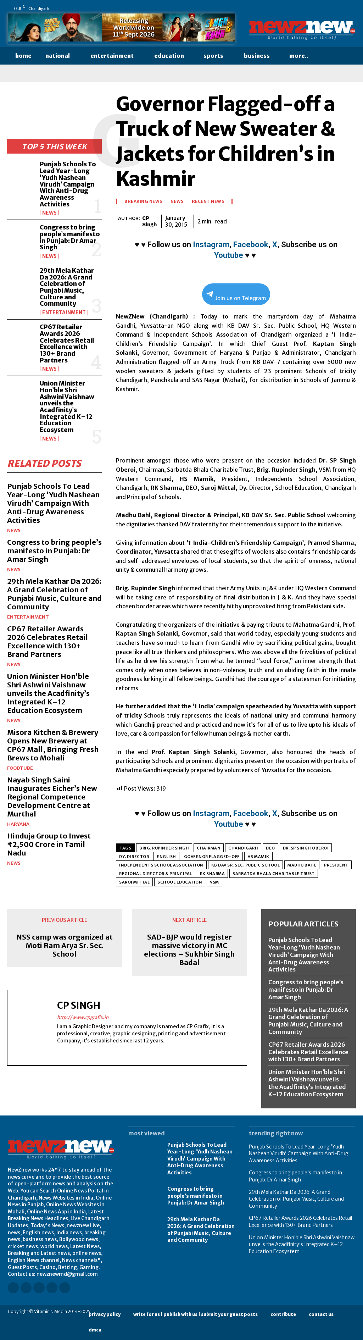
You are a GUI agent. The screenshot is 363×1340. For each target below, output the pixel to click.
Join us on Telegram (240, 298)
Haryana (18, 824)
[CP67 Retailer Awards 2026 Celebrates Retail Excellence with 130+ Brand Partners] (21, 336)
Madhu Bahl (301, 865)
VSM (214, 882)
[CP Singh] (117, 221)
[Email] (299, 220)
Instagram (211, 244)
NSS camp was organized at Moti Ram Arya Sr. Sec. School (64, 945)
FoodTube (20, 768)
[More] (348, 220)
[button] (329, 56)
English (166, 856)
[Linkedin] (312, 8)
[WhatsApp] (352, 8)
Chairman (208, 848)
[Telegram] (332, 220)
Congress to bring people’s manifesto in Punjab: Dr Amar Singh (70, 237)
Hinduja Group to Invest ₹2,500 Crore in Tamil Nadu (49, 844)
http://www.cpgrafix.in (82, 1017)
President (336, 865)
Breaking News (143, 201)
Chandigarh (243, 848)
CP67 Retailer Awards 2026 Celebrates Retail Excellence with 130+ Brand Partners (67, 343)
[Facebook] (292, 8)
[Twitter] (342, 8)
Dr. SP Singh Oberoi (306, 848)
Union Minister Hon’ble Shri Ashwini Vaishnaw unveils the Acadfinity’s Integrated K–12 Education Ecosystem (67, 407)
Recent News (208, 201)
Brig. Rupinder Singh (164, 848)
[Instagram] (302, 8)
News (49, 212)
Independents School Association (161, 865)
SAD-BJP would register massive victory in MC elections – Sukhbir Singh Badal (189, 950)
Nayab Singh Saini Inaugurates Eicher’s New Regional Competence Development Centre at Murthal (52, 796)
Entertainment (64, 312)
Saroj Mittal (134, 882)
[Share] (332, 8)
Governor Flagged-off (212, 856)
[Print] (315, 220)
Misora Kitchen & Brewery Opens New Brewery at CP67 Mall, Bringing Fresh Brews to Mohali (53, 745)
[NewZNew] (302, 30)
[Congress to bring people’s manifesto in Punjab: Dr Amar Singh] (21, 237)
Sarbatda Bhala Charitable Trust (274, 873)
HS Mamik (258, 856)
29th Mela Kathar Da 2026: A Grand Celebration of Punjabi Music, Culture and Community (67, 287)
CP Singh (149, 221)
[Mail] (322, 8)
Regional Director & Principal (155, 873)
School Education (179, 882)
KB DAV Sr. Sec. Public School (245, 865)
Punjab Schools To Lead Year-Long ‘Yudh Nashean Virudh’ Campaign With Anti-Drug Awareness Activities (68, 184)
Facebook (250, 244)
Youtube (228, 255)
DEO (270, 848)
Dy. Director (134, 856)
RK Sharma (212, 873)
